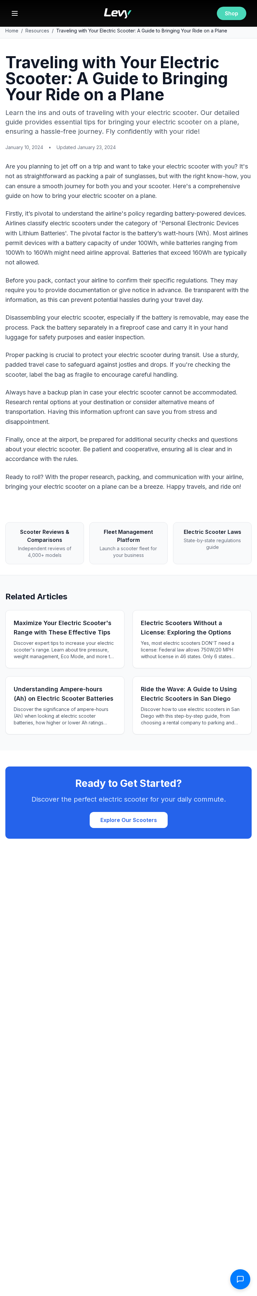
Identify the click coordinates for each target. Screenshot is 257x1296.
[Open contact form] (240, 1279)
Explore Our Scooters (128, 820)
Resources (37, 30)
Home (11, 30)
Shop (231, 13)
